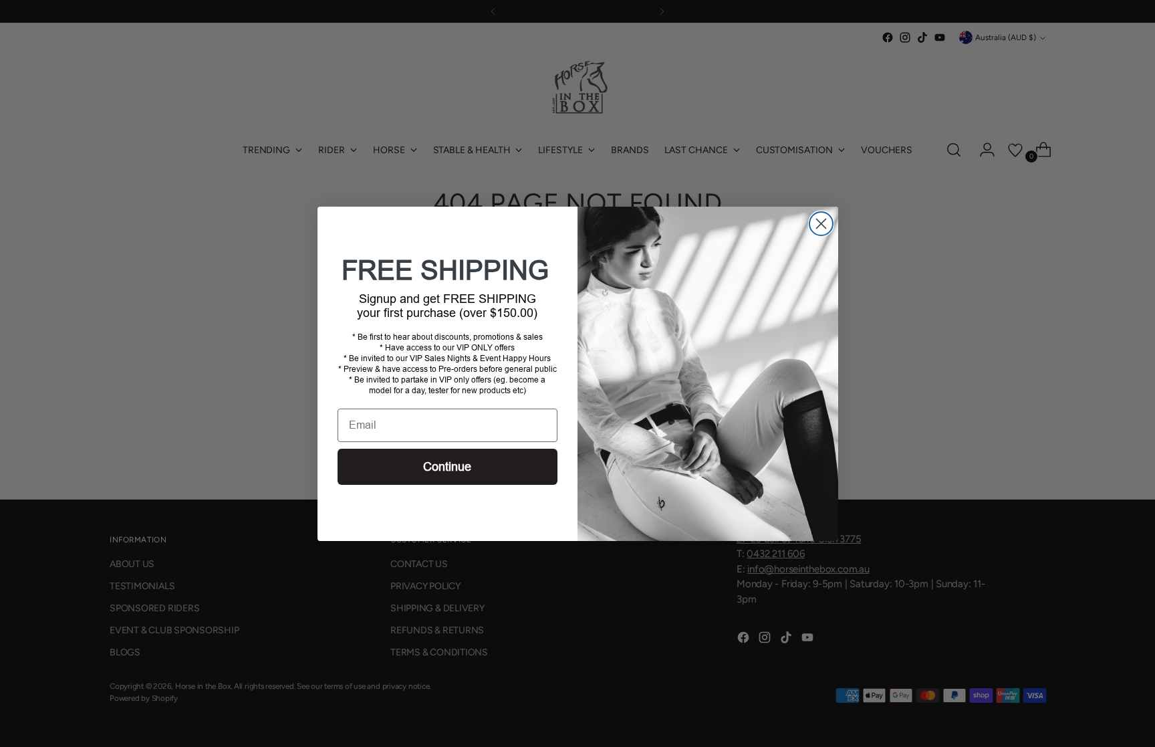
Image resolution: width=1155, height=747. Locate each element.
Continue (447, 466)
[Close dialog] (821, 223)
